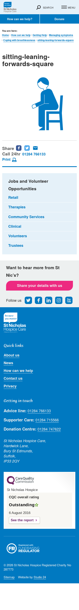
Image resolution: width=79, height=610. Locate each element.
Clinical (14, 226)
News (8, 362)
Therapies (17, 207)
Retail (13, 197)
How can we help (20, 35)
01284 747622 (49, 429)
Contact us (13, 378)
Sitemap (9, 577)
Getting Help (40, 35)
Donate (59, 19)
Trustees (15, 245)
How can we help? (19, 19)
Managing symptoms (61, 35)
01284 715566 (47, 419)
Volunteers (17, 235)
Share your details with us (39, 285)
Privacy (10, 386)
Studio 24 (40, 577)
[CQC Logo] (20, 483)
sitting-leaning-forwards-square (55, 40)
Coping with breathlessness (19, 40)
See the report (22, 520)
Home (5, 35)
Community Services (26, 216)
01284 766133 (34, 154)
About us (11, 355)
